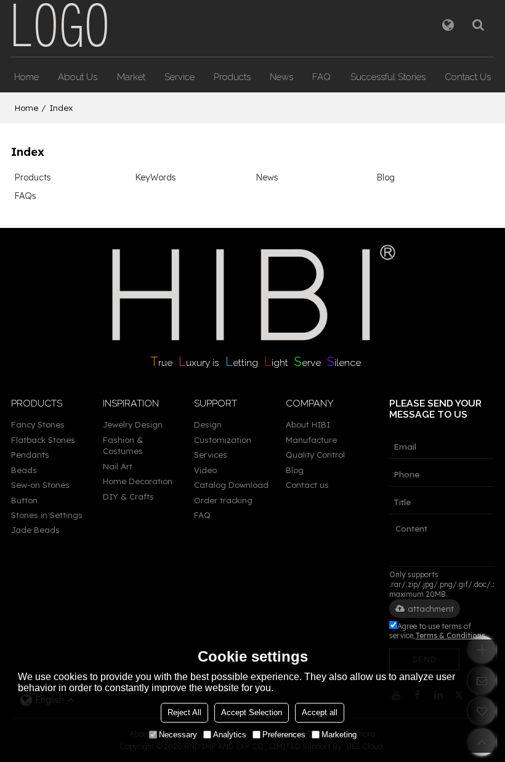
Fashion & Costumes (123, 445)
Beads (24, 470)
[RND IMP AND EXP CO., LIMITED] (60, 24)
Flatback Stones (43, 440)
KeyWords (155, 177)
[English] (448, 24)
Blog (385, 177)
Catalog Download (231, 485)
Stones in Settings (47, 515)
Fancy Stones (38, 424)
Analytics (229, 734)
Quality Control (315, 455)
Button (24, 500)
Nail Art (117, 466)
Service (179, 76)
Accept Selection (251, 712)
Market (131, 76)
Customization (222, 440)
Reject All (184, 712)
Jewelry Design (133, 424)
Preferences (283, 734)
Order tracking (223, 500)
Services (210, 455)
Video (205, 470)
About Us (77, 76)
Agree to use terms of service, (437, 631)
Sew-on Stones (40, 485)
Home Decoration (137, 481)
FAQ (321, 76)
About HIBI (308, 424)
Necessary (178, 734)
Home (26, 76)
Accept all (319, 712)
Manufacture (311, 440)
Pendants (30, 455)
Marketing (339, 734)
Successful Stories (388, 76)
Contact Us (468, 76)
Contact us (307, 485)
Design (208, 424)
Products (232, 76)
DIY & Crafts (128, 496)
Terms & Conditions (450, 635)
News (281, 76)
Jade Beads (35, 530)
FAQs (25, 195)
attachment (431, 609)
